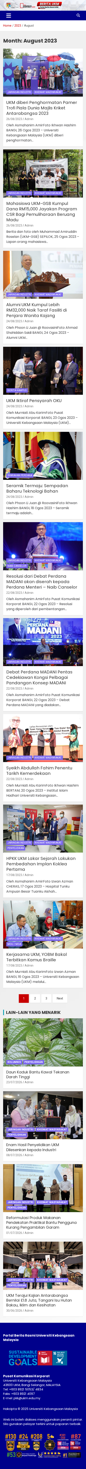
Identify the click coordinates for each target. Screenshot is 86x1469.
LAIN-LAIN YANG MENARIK (33, 1012)
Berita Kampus (17, 390)
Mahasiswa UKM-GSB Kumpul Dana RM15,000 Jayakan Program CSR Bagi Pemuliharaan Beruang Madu (41, 212)
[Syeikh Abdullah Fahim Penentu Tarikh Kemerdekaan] (43, 738)
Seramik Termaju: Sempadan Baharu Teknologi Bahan (37, 488)
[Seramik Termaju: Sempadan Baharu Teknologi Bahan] (43, 456)
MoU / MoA (14, 944)
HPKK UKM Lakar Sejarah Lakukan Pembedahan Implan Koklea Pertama (41, 864)
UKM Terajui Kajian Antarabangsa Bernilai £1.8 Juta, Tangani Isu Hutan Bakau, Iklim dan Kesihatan (39, 1300)
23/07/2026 (14, 1082)
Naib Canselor (17, 565)
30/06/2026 (14, 1310)
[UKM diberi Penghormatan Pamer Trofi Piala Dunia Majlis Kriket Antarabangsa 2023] (43, 72)
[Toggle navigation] (8, 15)
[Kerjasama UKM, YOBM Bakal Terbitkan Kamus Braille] (43, 924)
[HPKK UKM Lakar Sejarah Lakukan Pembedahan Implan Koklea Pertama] (43, 828)
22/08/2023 (14, 592)
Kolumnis (14, 1062)
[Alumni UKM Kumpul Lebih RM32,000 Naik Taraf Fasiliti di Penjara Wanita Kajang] (43, 275)
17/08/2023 (14, 875)
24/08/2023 (14, 321)
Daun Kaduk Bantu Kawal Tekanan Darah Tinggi (37, 1074)
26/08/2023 (14, 119)
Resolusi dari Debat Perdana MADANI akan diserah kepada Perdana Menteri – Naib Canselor (41, 581)
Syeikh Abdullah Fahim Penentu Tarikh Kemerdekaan (39, 770)
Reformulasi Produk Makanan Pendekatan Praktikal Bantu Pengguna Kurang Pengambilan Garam (41, 1222)
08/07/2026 (14, 1155)
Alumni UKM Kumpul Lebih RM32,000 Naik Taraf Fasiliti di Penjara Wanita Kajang (36, 310)
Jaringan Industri (19, 92)
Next (60, 998)
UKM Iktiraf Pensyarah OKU (34, 401)
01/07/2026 (14, 1233)
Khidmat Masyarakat (48, 92)
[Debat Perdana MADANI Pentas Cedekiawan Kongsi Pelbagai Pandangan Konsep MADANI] (43, 642)
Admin (29, 119)
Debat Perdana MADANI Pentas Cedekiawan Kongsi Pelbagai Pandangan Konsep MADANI (39, 677)
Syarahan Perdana (20, 475)
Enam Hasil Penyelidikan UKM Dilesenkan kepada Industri (32, 1147)
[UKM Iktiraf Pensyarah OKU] (43, 371)
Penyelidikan (16, 848)
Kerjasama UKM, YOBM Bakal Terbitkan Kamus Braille (36, 957)
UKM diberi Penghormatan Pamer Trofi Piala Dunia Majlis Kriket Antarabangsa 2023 (41, 108)
